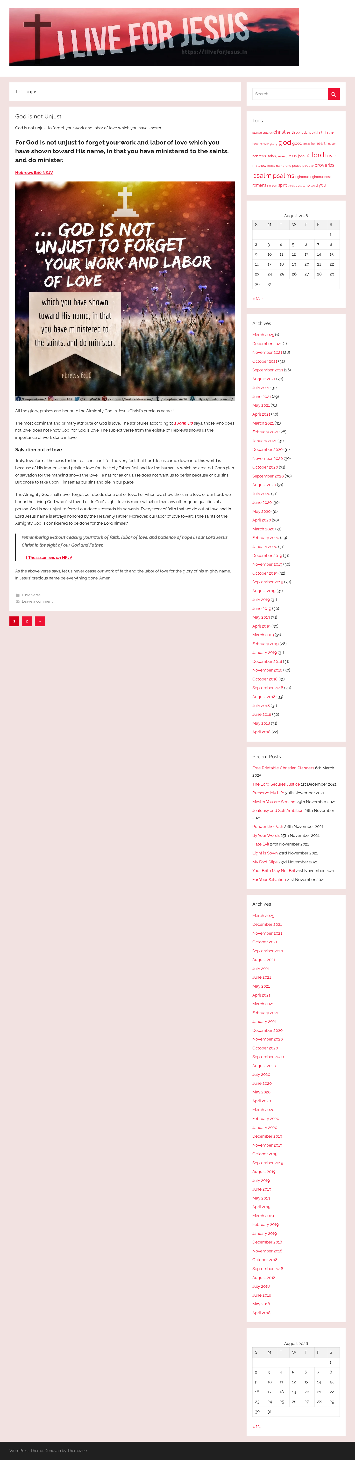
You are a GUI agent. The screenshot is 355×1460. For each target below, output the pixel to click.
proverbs (324, 165)
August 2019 (264, 590)
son (274, 185)
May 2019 (261, 617)
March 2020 (263, 529)
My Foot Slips (264, 862)
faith (320, 132)
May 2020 (261, 511)
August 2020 (264, 484)
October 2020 (265, 467)
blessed (257, 132)
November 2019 (267, 564)
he (313, 143)
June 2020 (262, 502)
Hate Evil (260, 844)
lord (318, 155)
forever (264, 143)
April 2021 (261, 414)
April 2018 (261, 732)
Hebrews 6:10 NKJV (34, 172)
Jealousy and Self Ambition (278, 810)
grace (306, 143)
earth (291, 132)
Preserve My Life (268, 792)
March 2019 (263, 634)
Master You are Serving (274, 801)
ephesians (303, 132)
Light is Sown (265, 853)
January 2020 (264, 546)
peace (296, 165)
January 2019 (264, 652)
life (308, 156)
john (301, 156)
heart (321, 143)
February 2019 (265, 643)
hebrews (259, 156)
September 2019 (267, 581)
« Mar (257, 298)
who (306, 185)
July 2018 (261, 705)
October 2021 (264, 361)
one (288, 165)
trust (299, 185)
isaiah (271, 156)
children (267, 132)
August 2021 (263, 378)
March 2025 (263, 334)
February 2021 (265, 431)
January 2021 (264, 440)
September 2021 (267, 370)
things (291, 185)
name (280, 165)
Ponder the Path (267, 826)
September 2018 (267, 687)
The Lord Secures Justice (276, 784)
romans (259, 185)
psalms (283, 175)
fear (255, 143)
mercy (271, 165)
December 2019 (267, 555)
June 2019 (261, 608)
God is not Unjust (38, 116)
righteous (302, 177)
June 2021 (261, 396)
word (314, 185)
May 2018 (261, 723)
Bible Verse (31, 595)
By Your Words (266, 835)
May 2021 (261, 405)
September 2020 (268, 476)
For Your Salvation (269, 879)
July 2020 (261, 493)
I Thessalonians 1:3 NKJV (49, 557)
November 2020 (267, 458)
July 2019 (261, 599)
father (330, 132)
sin (269, 185)
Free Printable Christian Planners (283, 768)
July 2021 (261, 387)
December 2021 (267, 343)
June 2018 (261, 714)
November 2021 (267, 352)
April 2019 (261, 626)
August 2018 (264, 696)
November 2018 (267, 670)
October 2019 (264, 573)
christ (279, 132)
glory (273, 143)
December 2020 (267, 449)
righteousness (320, 177)
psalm (262, 175)
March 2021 (263, 423)
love (330, 155)
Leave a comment (37, 601)
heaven (331, 143)
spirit (282, 185)
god (284, 142)
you (322, 185)
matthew (259, 165)
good (297, 143)
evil (314, 132)
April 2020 (261, 520)
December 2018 (267, 661)
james (281, 156)
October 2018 (264, 679)
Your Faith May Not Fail (273, 870)
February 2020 (265, 537)
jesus (291, 155)
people (307, 165)
